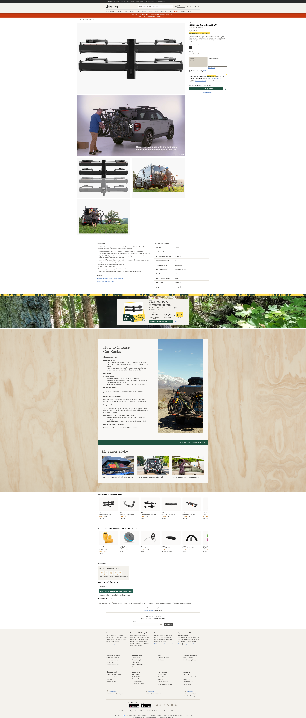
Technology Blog (188, 681)
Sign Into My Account (112, 657)
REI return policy (208, 92)
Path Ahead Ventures (138, 683)
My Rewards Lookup (112, 660)
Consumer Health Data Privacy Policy (173, 715)
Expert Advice (136, 676)
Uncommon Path (137, 681)
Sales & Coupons (188, 657)
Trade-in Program (111, 681)
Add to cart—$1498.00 (206, 89)
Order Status (136, 657)
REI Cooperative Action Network (163, 644)
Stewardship (187, 684)
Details (204, 70)
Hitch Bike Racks (84, 19)
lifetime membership (200, 81)
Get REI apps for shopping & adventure (140, 703)
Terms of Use (116, 715)
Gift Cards (161, 660)
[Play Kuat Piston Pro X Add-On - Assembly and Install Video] (131, 126)
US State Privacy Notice (155, 715)
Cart (198, 6)
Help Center (112, 691)
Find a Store (151, 691)
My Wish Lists (110, 662)
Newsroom (186, 679)
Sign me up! (168, 624)
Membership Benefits (112, 664)
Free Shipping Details (189, 660)
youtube (172, 705)
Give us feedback (149, 610)
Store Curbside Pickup (138, 664)
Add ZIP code (211, 68)
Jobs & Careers (162, 674)
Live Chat (190, 691)
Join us (132, 648)
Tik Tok (160, 705)
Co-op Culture (162, 677)
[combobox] (155, 6)
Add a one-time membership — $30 (161, 321)
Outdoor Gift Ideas (163, 657)
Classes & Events (137, 679)
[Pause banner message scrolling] (179, 15)
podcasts (176, 705)
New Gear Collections (112, 677)
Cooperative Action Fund (190, 677)
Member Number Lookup (114, 674)
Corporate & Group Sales (165, 684)
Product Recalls (189, 715)
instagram (156, 705)
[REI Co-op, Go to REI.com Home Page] (109, 6)
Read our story (110, 644)
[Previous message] (127, 15)
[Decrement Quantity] (190, 53)
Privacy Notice (142, 715)
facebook (164, 705)
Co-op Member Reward (214, 78)
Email (134, 621)
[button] (131, 58)
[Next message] (177, 15)
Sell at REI (160, 679)
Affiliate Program (163, 681)
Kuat (190, 22)
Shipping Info (136, 667)
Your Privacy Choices (130, 715)
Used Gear (109, 679)
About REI (186, 674)
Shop (116, 6)
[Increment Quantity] (197, 53)
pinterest (168, 705)
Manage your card (188, 644)
